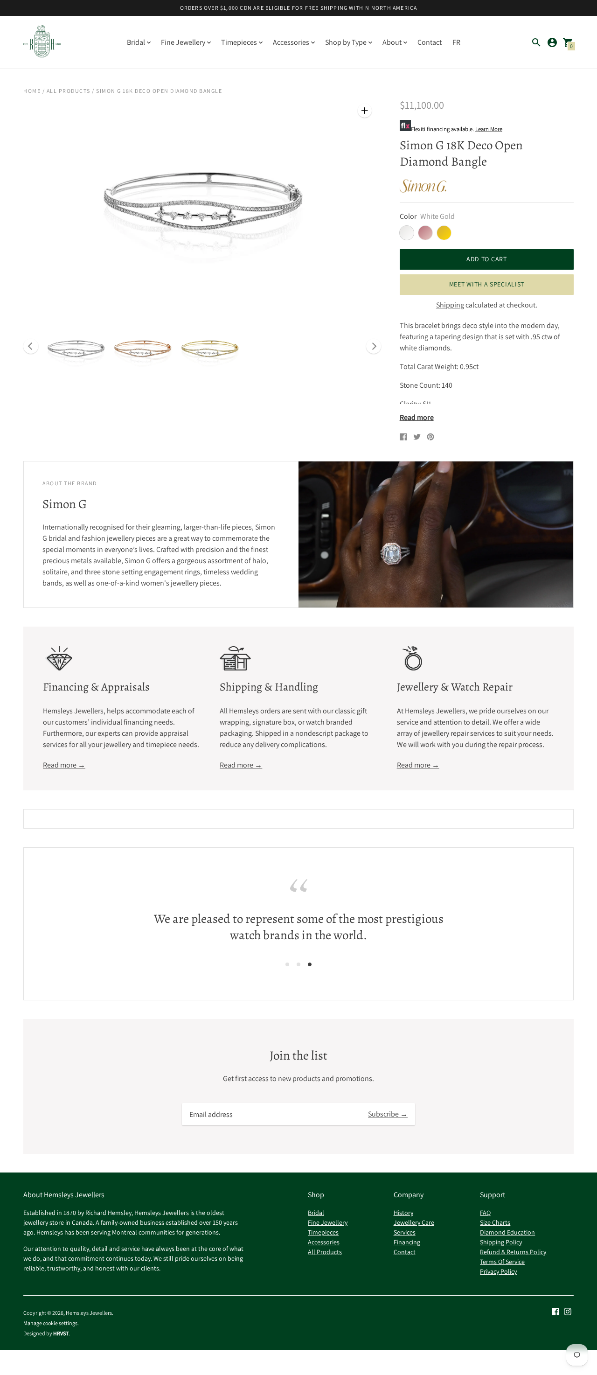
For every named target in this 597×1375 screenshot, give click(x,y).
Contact (429, 42)
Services (405, 1232)
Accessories (324, 1242)
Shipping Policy (501, 1242)
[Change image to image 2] (143, 348)
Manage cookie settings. (51, 1323)
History (403, 1212)
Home (32, 90)
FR (456, 42)
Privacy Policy (498, 1271)
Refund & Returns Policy (513, 1252)
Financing (407, 1242)
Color (408, 216)
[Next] (373, 346)
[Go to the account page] (552, 42)
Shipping (450, 305)
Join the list (298, 1055)
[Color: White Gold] (407, 233)
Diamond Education (507, 1232)
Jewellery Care (414, 1222)
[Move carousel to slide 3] (309, 964)
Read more (417, 417)
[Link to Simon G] (423, 185)
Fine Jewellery (327, 1222)
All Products (68, 90)
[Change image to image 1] (75, 348)
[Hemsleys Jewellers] (42, 42)
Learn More (488, 129)
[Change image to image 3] (210, 348)
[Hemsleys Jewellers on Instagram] (567, 1311)
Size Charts (495, 1222)
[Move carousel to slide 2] (298, 964)
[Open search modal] (536, 42)
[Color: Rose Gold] (425, 233)
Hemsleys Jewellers (89, 1312)
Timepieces (323, 1232)
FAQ (485, 1212)
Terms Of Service (502, 1261)
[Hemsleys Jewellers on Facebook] (555, 1311)
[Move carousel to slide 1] (287, 964)
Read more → (64, 765)
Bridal (316, 1212)
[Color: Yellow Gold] (444, 233)
